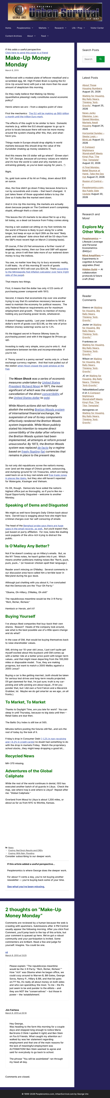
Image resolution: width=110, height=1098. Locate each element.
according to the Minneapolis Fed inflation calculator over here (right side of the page (37, 271)
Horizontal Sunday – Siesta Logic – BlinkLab (93, 136)
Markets (42, 28)
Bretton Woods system (50, 409)
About (30, 36)
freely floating (30, 451)
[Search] (100, 59)
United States (51, 382)
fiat (43, 451)
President (15, 386)
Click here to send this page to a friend (26, 52)
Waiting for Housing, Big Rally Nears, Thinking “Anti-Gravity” (92, 314)
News (11, 847)
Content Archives (13, 36)
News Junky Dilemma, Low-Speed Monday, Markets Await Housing (91, 119)
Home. (8, 28)
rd (6, 952)
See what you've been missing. (26, 886)
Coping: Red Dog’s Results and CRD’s (25, 850)
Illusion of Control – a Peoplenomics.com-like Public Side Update (93, 187)
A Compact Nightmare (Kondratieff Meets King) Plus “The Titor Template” (92, 153)
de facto (42, 447)
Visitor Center (97, 28)
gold (47, 397)
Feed (43, 36)
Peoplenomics (23, 28)
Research (59, 28)
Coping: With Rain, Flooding (21, 853)
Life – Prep (77, 28)
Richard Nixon (31, 386)
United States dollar (27, 397)
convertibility (51, 394)
